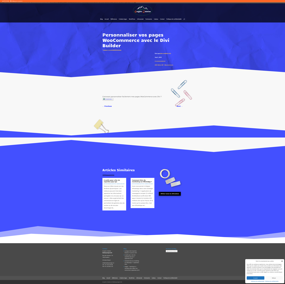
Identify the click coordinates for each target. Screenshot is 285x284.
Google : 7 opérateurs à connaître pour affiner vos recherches (131, 268)
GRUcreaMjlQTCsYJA (165, 53)
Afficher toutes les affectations (170, 193)
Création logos (123, 19)
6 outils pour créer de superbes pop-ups (112, 181)
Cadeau (156, 19)
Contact (162, 19)
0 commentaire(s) (160, 61)
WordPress (132, 19)
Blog (101, 19)
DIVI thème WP (159, 65)
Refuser (274, 278)
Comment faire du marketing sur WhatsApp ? (142, 181)
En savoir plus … (108, 99)
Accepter (255, 278)
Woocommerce (169, 65)
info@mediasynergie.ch (108, 263)
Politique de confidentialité (257, 281)
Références (114, 19)
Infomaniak (140, 19)
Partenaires (148, 19)
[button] (282, 261)
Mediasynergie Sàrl (107, 252)
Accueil (107, 19)
